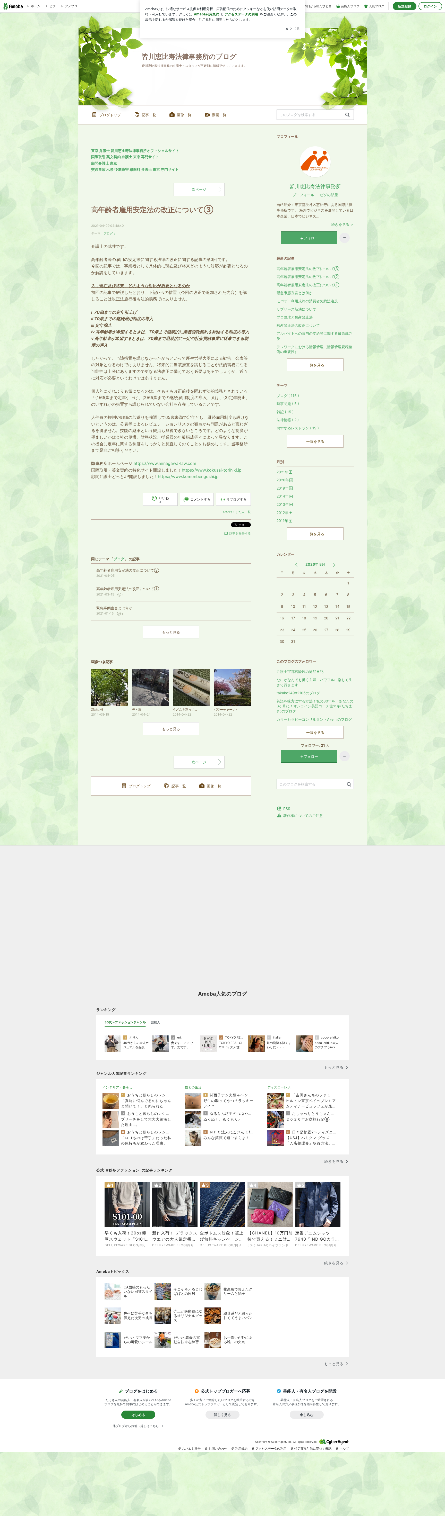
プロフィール (303, 195)
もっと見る (171, 632)
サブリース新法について (296, 309)
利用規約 (241, 1448)
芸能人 (155, 1022)
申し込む (306, 1415)
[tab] (125, 1022)
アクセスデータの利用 (270, 1448)
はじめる (138, 1415)
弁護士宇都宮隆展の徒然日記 (300, 671)
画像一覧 (184, 115)
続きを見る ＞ (342, 224)
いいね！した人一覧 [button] (237, 512)
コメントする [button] (200, 499)
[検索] (347, 115)
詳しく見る (222, 1415)
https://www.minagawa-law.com (165, 463)
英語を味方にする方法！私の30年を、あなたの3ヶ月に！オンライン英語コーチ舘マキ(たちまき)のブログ (315, 706)
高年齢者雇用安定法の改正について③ (152, 209)
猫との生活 (193, 1087)
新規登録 (404, 6)
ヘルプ (344, 1448)
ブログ (108, 233)
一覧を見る (315, 365)
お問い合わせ (218, 1448)
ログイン (430, 6)
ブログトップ (110, 115)
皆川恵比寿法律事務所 (315, 186)
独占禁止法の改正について (298, 325)
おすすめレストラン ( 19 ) (298, 428)
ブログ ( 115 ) (288, 395)
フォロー (311, 238)
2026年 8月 (315, 564)
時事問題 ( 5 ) (288, 403)
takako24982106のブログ (298, 693)
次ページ (199, 189)
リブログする (236, 499)
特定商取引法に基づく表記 (312, 1448)
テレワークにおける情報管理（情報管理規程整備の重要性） (314, 349)
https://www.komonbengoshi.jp (188, 476)
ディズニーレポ (279, 1087)
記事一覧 (149, 115)
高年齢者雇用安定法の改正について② (308, 276)
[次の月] (334, 565)
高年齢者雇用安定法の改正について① (308, 285)
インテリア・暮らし (117, 1087)
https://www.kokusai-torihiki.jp (212, 470)
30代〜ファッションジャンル (125, 1022)
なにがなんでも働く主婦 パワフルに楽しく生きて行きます (314, 682)
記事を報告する (240, 533)
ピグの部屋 (329, 195)
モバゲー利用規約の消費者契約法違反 (307, 301)
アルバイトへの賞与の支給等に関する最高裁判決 (314, 336)
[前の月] (296, 565)
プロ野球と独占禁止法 (295, 317)
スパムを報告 (191, 1448)
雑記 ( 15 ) (285, 412)
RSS (286, 808)
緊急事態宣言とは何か (295, 293)
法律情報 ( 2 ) (288, 420)
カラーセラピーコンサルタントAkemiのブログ (314, 719)
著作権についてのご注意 (303, 815)
